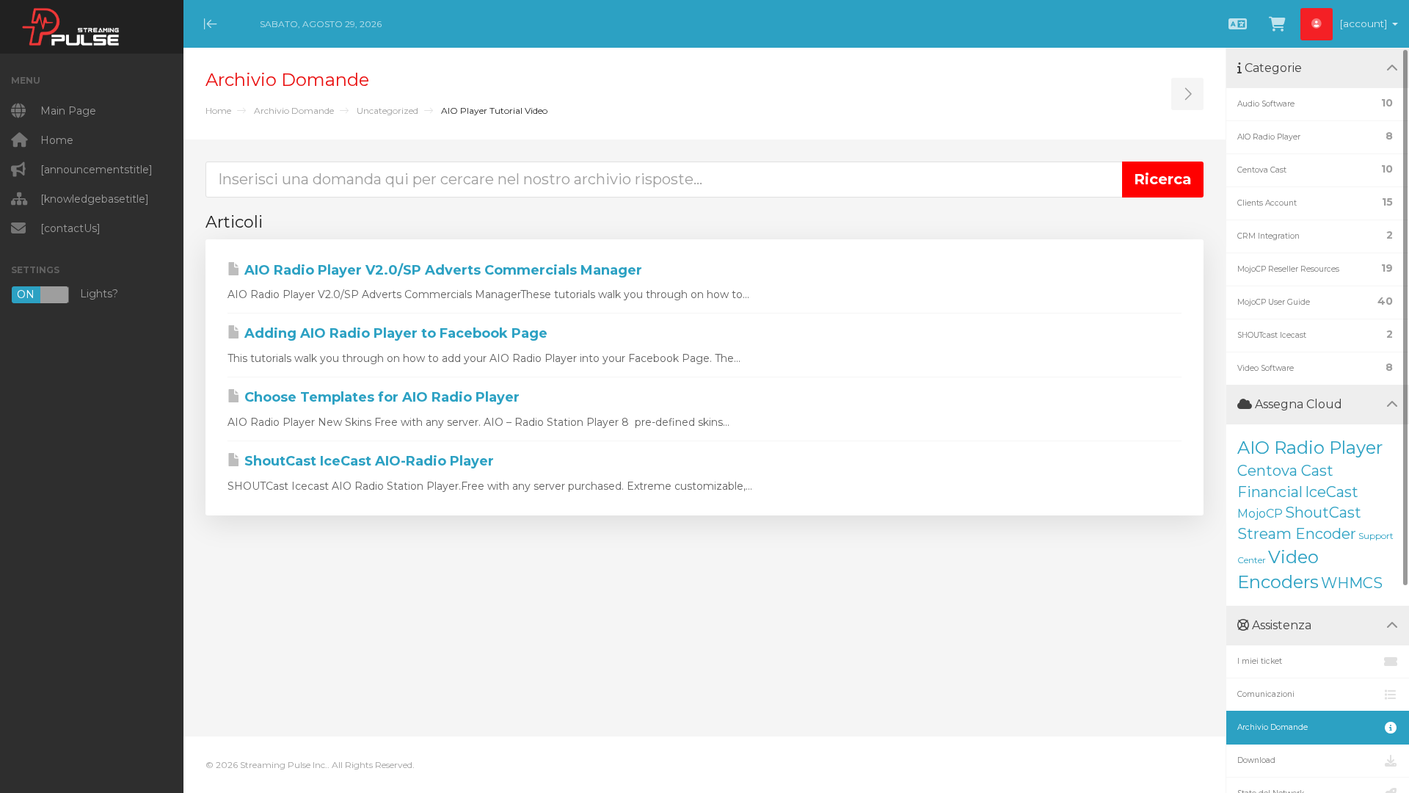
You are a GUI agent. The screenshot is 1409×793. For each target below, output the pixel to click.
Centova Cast (1285, 470)
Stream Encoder (1296, 534)
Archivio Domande (294, 110)
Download (1256, 760)
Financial (1270, 492)
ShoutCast (1323, 512)
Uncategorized (387, 110)
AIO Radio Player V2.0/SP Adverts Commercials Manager (441, 270)
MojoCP (1260, 514)
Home (218, 110)
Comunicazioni (1266, 694)
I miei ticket (1259, 661)
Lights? (67, 294)
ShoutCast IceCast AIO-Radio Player (367, 461)
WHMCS (1352, 583)
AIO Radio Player (1310, 447)
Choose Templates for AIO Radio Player (380, 397)
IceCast (1331, 492)
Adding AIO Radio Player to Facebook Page (394, 333)
